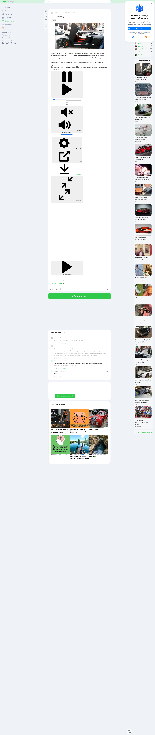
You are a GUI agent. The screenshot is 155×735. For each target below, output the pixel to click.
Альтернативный (56, 283)
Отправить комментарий (65, 396)
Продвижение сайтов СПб (143, 432)
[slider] (59, 99)
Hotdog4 (56, 371)
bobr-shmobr (57, 346)
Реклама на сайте (7, 41)
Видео (74, 13)
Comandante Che (58, 338)
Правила (5, 38)
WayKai (55, 361)
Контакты (12, 38)
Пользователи (6, 35)
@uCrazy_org (80, 296)
